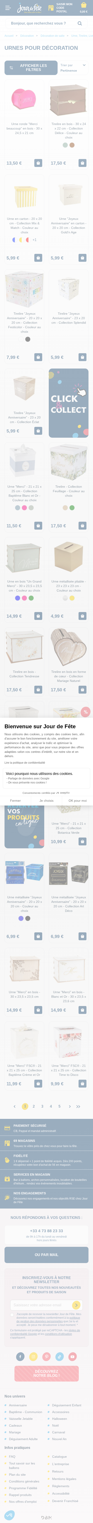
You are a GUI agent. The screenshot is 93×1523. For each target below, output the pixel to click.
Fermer (15, 800)
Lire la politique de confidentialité (25, 762)
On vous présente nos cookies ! (27, 782)
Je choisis (46, 800)
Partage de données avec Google (28, 778)
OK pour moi (78, 800)
